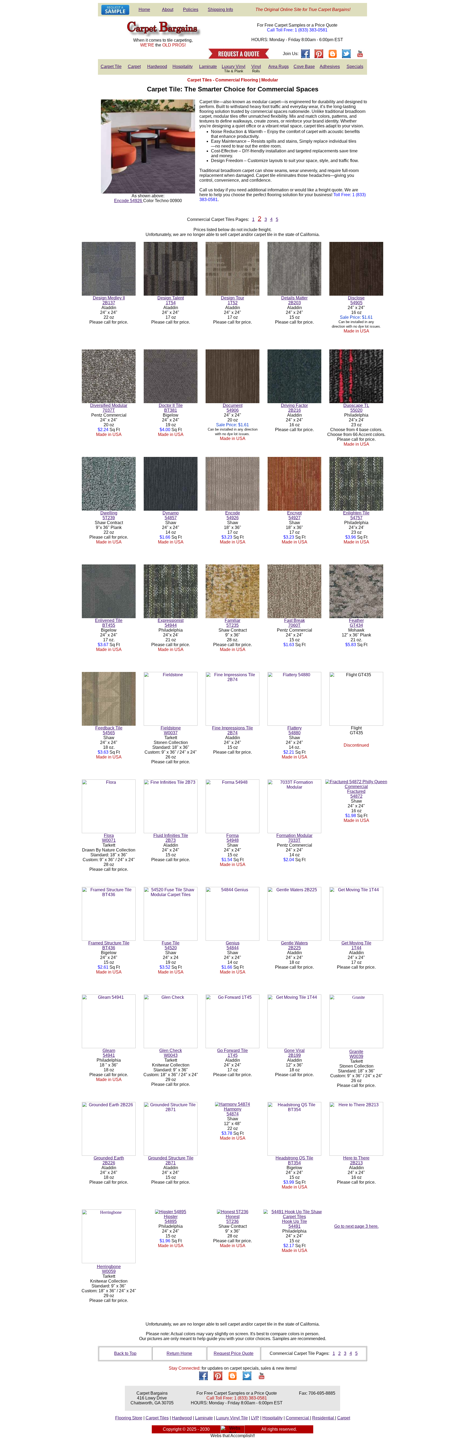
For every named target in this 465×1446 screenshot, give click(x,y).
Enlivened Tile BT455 (108, 623)
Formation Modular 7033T (294, 838)
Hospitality (182, 66)
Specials (355, 66)
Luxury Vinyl (233, 66)
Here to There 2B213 (356, 1160)
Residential (323, 1418)
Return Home (179, 1353)
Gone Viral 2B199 (294, 1053)
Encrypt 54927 (294, 515)
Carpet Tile (111, 66)
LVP (255, 1418)
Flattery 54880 (294, 730)
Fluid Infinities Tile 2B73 (170, 838)
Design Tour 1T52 (232, 300)
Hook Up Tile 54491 (294, 1224)
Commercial (298, 1418)
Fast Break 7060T (294, 623)
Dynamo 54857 (171, 515)
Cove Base (304, 66)
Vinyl (256, 66)
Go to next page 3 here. (356, 1226)
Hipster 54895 (171, 1219)
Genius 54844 (232, 945)
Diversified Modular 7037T (108, 408)
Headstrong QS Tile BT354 (294, 1160)
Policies (190, 9)
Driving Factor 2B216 (294, 408)
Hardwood (157, 66)
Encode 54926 (128, 200)
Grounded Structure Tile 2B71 (170, 1160)
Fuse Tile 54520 (170, 945)
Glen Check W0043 (170, 1053)
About (167, 9)
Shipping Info (220, 9)
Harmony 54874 (232, 1111)
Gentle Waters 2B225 (294, 945)
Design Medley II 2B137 (109, 300)
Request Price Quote (233, 1353)
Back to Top (125, 1353)
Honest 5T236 (232, 1219)
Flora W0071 (109, 838)
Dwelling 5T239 (108, 515)
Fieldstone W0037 (171, 730)
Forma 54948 (232, 838)
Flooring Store (128, 1418)
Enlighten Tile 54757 (356, 515)
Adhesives (330, 66)
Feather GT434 (356, 623)
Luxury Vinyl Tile (232, 1418)
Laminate (208, 66)
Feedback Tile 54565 (108, 730)
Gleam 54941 (109, 1053)
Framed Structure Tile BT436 (108, 945)
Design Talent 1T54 (170, 300)
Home (144, 9)
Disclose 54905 (356, 300)
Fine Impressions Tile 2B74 (232, 730)
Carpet (134, 66)
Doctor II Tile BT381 (171, 408)
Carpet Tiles (157, 1418)
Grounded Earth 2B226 (109, 1160)
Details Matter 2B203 (294, 300)
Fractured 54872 (356, 794)
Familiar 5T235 (232, 623)
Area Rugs (278, 66)
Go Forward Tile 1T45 (232, 1053)
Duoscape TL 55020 (356, 408)
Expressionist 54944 (171, 623)
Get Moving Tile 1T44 (356, 945)
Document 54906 (232, 408)
